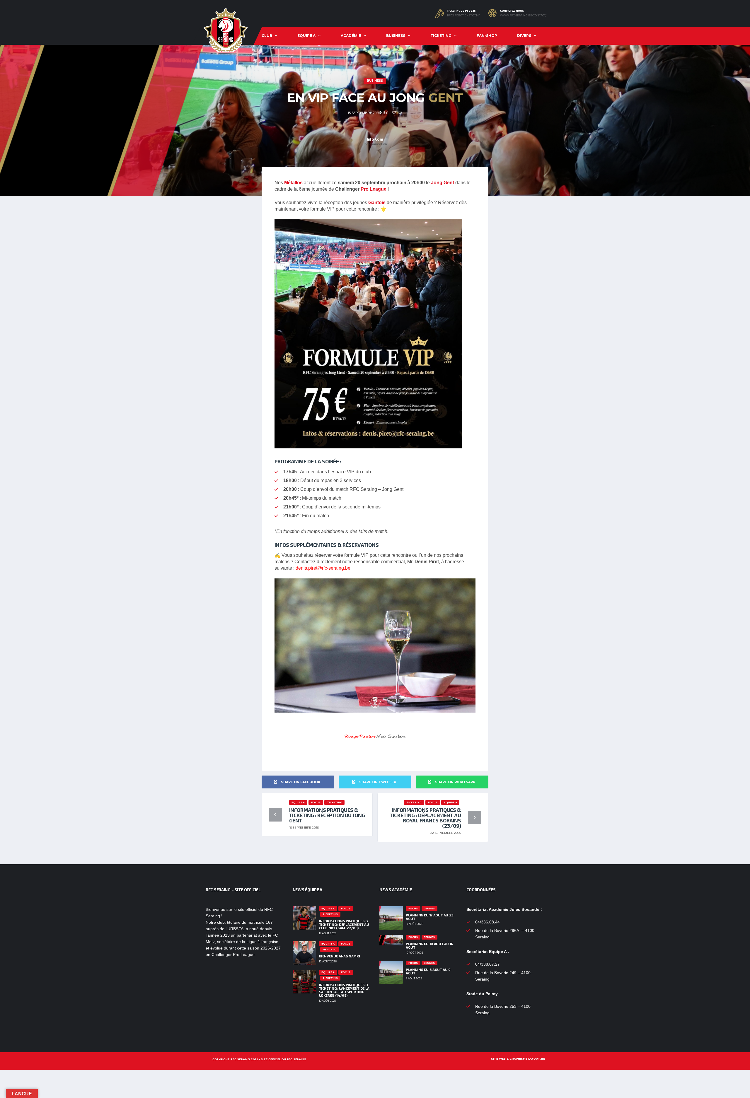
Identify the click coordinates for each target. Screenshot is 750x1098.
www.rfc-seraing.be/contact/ (523, 15)
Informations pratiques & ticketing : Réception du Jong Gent (327, 815)
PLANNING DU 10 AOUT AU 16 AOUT (429, 945)
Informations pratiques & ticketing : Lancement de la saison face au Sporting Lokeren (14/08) (344, 990)
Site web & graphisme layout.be (518, 1058)
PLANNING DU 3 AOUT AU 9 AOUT (428, 971)
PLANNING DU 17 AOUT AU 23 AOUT (430, 917)
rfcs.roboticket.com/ (463, 15)
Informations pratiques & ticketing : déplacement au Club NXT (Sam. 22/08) (344, 924)
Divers (524, 35)
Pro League (372, 189)
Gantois (377, 202)
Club (267, 35)
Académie (351, 35)
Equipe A (306, 35)
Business (395, 35)
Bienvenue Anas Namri (339, 956)
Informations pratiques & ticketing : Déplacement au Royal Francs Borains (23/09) (425, 818)
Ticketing (440, 35)
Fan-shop (487, 35)
